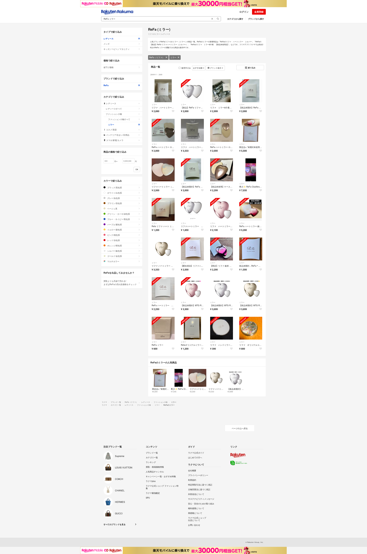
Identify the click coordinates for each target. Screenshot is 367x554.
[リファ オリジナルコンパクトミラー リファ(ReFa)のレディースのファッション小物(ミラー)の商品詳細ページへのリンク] (250, 328)
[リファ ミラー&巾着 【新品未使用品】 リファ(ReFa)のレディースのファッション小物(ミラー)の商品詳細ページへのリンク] (221, 90)
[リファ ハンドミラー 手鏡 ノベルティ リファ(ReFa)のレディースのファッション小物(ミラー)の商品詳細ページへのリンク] (221, 328)
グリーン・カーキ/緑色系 (118, 213)
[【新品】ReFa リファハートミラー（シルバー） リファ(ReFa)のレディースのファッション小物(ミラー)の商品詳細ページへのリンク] (192, 90)
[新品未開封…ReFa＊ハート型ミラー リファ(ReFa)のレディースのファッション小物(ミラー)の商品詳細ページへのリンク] (250, 249)
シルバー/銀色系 (114, 250)
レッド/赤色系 (113, 240)
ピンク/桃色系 (113, 234)
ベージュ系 (112, 208)
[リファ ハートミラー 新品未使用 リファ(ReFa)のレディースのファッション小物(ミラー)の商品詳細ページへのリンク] (221, 209)
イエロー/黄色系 (114, 229)
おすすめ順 (198, 68)
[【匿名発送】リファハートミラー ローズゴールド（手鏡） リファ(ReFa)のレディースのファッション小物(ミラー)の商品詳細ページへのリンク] (192, 249)
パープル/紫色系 (114, 224)
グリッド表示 (215, 68)
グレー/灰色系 (113, 198)
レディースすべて (114, 108)
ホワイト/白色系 (114, 192)
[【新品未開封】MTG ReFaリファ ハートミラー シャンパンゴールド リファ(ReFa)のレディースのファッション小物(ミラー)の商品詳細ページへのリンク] (250, 288)
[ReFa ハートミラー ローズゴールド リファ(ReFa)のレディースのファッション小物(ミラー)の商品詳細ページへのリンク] (163, 130)
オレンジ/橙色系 (114, 245)
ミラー (173, 57)
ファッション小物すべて (119, 119)
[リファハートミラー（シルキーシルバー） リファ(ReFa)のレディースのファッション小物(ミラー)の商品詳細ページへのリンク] (163, 169)
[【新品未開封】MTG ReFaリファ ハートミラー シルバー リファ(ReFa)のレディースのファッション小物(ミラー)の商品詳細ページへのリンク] (221, 288)
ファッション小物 (114, 114)
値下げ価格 (109, 67)
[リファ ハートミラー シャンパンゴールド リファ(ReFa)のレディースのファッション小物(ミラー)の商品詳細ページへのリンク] (192, 130)
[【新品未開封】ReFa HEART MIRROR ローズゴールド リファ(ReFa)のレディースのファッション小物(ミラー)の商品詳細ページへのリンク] (250, 90)
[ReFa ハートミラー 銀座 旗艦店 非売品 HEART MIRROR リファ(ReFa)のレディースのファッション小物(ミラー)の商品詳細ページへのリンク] (250, 209)
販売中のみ (186, 68)
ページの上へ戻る (240, 428)
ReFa (106, 85)
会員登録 (258, 11)
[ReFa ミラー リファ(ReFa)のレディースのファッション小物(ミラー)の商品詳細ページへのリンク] (163, 328)
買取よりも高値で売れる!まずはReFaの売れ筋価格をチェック (120, 283)
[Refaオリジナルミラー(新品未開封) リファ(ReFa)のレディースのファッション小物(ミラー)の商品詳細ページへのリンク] (192, 328)
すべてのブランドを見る (115, 524)
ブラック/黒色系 (114, 187)
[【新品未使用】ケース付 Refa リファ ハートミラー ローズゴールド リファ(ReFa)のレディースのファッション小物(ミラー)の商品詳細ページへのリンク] (221, 169)
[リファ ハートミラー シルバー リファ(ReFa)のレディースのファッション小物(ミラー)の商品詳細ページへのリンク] (163, 90)
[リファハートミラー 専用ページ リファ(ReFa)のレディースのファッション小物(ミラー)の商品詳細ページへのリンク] (192, 209)
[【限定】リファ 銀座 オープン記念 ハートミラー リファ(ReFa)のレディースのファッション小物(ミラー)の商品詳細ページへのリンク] (221, 249)
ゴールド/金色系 (114, 256)
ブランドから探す (256, 18)
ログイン (244, 11)
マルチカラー (113, 261)
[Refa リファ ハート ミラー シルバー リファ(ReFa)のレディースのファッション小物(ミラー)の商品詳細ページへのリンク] (163, 209)
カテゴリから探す (235, 18)
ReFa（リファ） (156, 57)
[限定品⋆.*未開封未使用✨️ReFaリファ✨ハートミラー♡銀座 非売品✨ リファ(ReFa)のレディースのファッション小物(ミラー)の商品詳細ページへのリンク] (250, 130)
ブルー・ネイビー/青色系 (118, 219)
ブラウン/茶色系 (114, 203)
